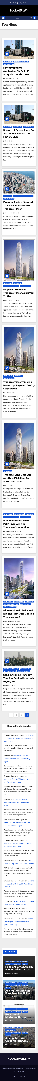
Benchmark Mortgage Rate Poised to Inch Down (18, 1017)
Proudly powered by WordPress (13, 1068)
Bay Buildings (8, 375)
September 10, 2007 (13, 621)
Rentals (25, 985)
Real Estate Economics (13, 964)
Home (14, 1076)
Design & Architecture (21, 61)
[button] (31, 18)
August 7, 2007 (11, 685)
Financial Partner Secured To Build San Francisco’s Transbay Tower (18, 205)
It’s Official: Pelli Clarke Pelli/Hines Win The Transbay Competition (16, 524)
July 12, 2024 (12, 997)
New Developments (10, 606)
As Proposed (8, 61)
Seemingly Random (24, 671)
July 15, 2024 (12, 973)
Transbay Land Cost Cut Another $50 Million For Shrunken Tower (17, 478)
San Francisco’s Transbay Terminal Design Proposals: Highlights (18, 678)
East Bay (20, 1027)
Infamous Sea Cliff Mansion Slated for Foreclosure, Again (17, 759)
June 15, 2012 (10, 393)
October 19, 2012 (12, 300)
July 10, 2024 (12, 1044)
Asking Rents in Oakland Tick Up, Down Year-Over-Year (18, 1041)
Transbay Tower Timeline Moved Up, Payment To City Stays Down (19, 385)
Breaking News (18, 196)
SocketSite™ (19, 10)
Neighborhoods (9, 64)
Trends (24, 964)
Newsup (33, 1068)
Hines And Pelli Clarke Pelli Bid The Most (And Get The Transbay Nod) (18, 614)
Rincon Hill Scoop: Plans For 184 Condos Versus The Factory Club (19, 133)
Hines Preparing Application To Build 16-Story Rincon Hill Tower (16, 71)
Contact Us (21, 1076)
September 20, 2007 (13, 531)
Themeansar (20, 1071)
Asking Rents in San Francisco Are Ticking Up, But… (18, 993)
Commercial (18, 126)
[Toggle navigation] (17, 17)
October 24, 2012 (12, 213)
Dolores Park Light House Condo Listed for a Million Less (19, 738)
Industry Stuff (22, 961)
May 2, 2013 (9, 141)
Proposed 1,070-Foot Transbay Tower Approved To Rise (18, 293)
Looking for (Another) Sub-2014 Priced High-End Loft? (19, 884)
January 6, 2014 (11, 78)
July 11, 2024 (12, 1020)
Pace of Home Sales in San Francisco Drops (19, 968)
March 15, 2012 (11, 485)
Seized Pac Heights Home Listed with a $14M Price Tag (18, 922)
